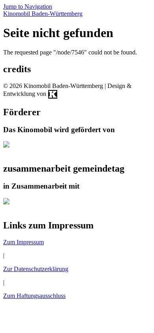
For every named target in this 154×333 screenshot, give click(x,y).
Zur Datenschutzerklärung (35, 269)
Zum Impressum (23, 242)
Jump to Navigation (27, 6)
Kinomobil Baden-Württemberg (43, 13)
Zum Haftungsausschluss (34, 295)
